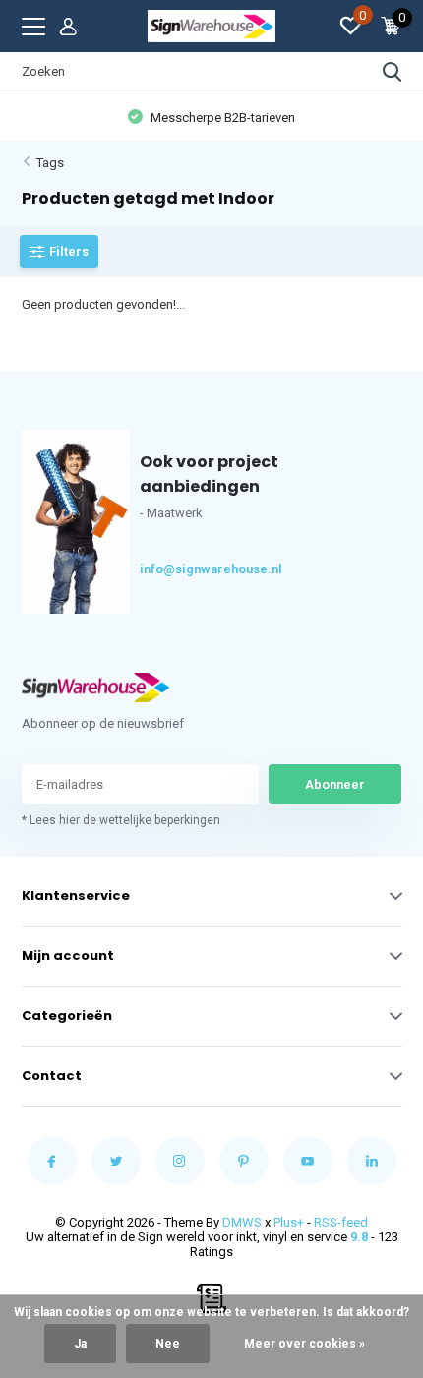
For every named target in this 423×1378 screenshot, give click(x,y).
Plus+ (288, 1222)
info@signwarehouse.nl (176, 569)
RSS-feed (341, 1222)
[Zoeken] (392, 72)
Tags (50, 162)
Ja (80, 1343)
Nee (167, 1343)
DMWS (242, 1222)
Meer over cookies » (304, 1343)
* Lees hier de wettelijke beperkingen (121, 820)
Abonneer (335, 784)
